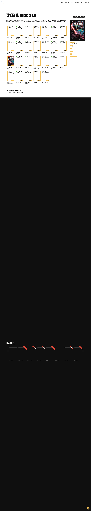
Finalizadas (67, 2)
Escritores (77, 2)
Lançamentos (61, 2)
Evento (72, 49)
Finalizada (25, 348)
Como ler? (87, 2)
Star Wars (17, 86)
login (14, 92)
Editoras (72, 2)
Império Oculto (9, 86)
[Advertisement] (76, 64)
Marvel (13, 86)
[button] (74, 17)
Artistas (82, 2)
